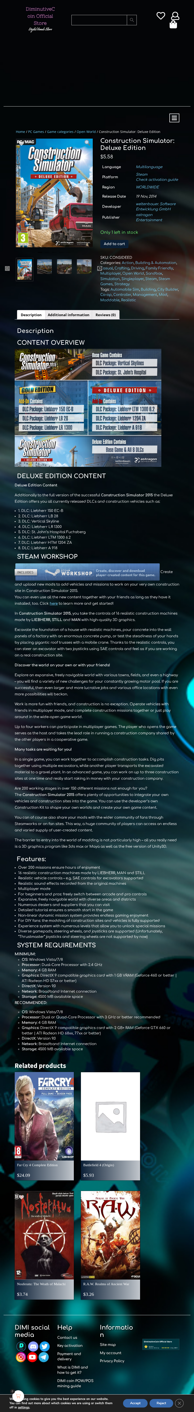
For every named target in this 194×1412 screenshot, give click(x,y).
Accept (135, 1403)
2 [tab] (47, 254)
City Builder (167, 290)
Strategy (122, 284)
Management (145, 295)
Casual (106, 268)
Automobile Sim (124, 290)
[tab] (174, 118)
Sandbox (154, 274)
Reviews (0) (106, 314)
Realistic (128, 300)
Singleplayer (132, 279)
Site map (108, 1345)
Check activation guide (157, 180)
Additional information (68, 314)
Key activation (70, 1346)
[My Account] (175, 17)
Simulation (110, 279)
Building (148, 290)
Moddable (109, 300)
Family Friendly (159, 268)
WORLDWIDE (147, 187)
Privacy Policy (112, 1361)
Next (99, 268)
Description (31, 314)
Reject (161, 1403)
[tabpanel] (54, 192)
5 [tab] (68, 254)
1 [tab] (40, 254)
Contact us (67, 1338)
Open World (86, 131)
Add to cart (114, 244)
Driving (137, 268)
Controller (122, 295)
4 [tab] (61, 254)
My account (110, 1353)
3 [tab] (54, 254)
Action (128, 263)
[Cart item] (174, 26)
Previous (7, 268)
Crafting (122, 268)
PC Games (36, 131)
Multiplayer (110, 274)
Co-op (106, 295)
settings (23, 1407)
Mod (163, 295)
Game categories (60, 131)
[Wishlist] (160, 17)
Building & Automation (155, 263)
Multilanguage (149, 167)
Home (20, 131)
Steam (141, 175)
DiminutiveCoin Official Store (40, 16)
